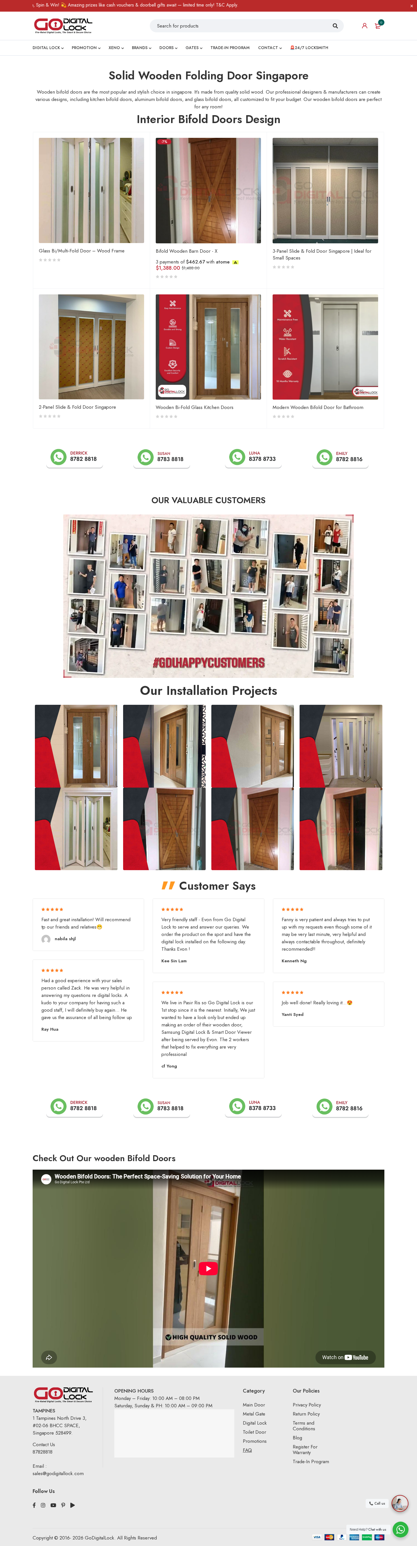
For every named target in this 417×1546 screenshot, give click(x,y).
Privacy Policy (307, 1404)
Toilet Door (254, 1432)
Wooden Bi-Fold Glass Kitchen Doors (194, 407)
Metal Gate (254, 1413)
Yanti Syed (293, 1014)
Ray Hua (49, 1029)
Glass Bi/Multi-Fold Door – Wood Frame (82, 250)
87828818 (42, 1451)
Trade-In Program (311, 1461)
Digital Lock (255, 1423)
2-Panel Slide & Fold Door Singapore (77, 407)
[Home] (63, 25)
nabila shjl (65, 939)
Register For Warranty (305, 1449)
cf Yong (169, 1066)
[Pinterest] (63, 1505)
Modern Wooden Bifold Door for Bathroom (318, 407)
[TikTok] (72, 1505)
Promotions (255, 1441)
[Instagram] (43, 1505)
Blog (297, 1437)
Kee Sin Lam (174, 961)
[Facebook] (34, 1505)
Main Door (254, 1404)
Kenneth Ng (294, 961)
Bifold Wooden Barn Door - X (186, 251)
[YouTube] (53, 1505)
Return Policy (306, 1413)
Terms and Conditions (304, 1426)
